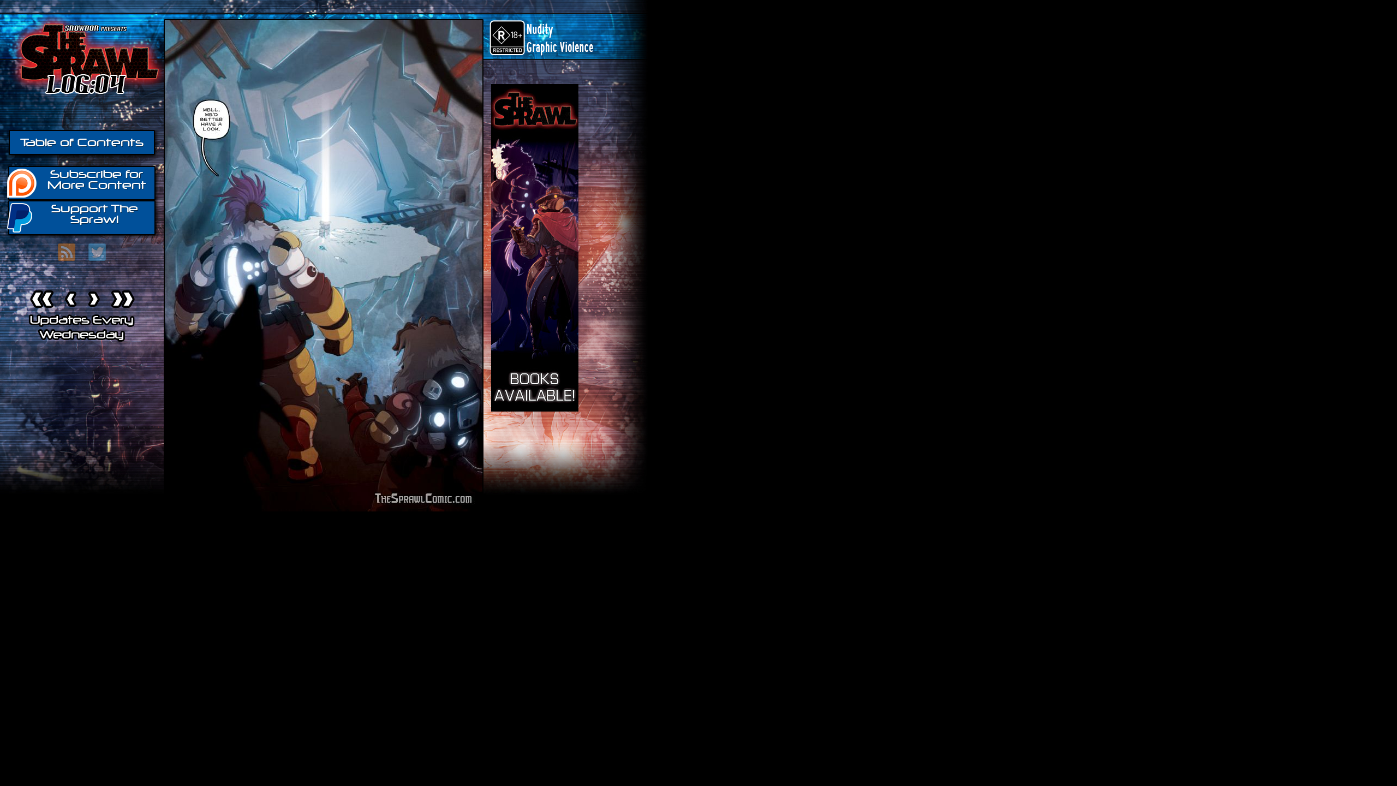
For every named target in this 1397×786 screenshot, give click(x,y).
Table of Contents (82, 142)
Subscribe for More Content (96, 179)
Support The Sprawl (94, 214)
